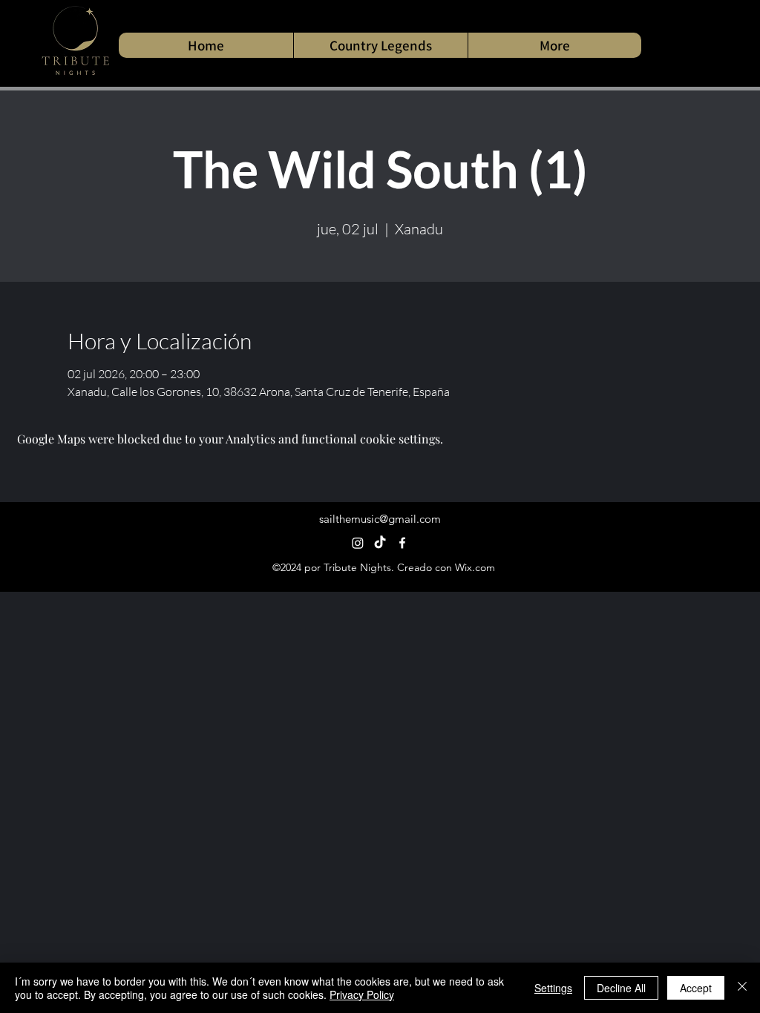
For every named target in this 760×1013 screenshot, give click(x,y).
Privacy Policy (362, 994)
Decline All (621, 987)
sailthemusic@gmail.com (380, 519)
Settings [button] (553, 987)
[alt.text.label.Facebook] (402, 542)
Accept (696, 987)
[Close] (742, 987)
